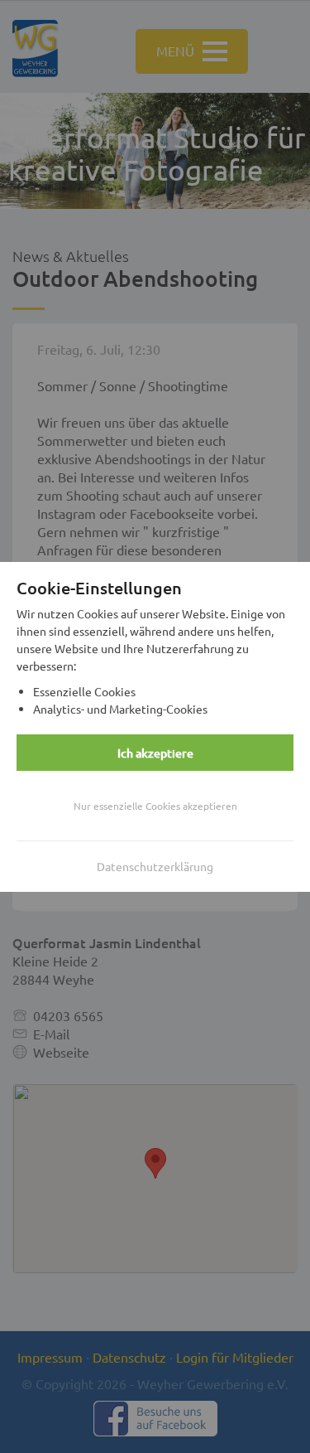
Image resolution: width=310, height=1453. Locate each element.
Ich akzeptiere (155, 753)
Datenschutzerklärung (155, 866)
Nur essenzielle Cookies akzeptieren (155, 805)
